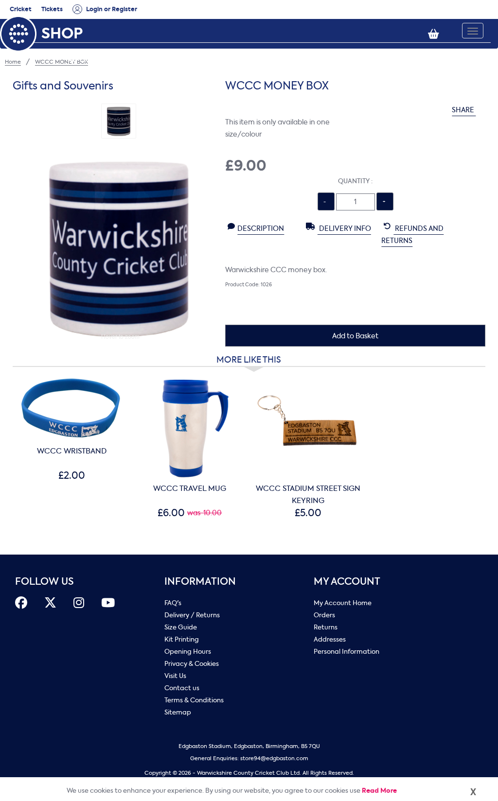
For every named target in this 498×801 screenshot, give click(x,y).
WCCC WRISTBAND (72, 451)
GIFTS (304, 47)
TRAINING (141, 47)
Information (200, 581)
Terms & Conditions (194, 700)
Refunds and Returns (412, 234)
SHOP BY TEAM (361, 47)
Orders (324, 615)
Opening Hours (187, 651)
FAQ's (172, 603)
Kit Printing (181, 639)
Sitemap (177, 712)
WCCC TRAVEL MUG (189, 488)
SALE (416, 47)
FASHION (195, 47)
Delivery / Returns (192, 615)
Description (260, 228)
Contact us (181, 688)
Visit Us (175, 676)
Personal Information (346, 651)
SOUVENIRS (252, 47)
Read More (379, 790)
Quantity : (355, 181)
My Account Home (343, 603)
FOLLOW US (44, 581)
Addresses (330, 639)
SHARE (464, 110)
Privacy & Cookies (191, 664)
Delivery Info (344, 228)
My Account (347, 581)
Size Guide (180, 627)
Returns (326, 627)
